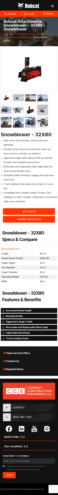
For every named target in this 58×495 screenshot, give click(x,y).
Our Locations (16, 446)
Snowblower (25, 37)
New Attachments (13, 34)
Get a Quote (29, 211)
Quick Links (14, 436)
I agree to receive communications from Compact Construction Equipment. (25, 468)
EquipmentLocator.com (34, 489)
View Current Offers (18, 353)
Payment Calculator (29, 219)
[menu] (52, 6)
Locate (31, 14)
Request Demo (14, 369)
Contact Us (12, 361)
